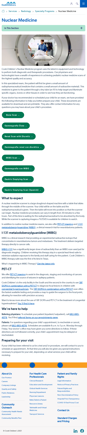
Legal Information (64, 381)
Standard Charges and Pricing (67, 420)
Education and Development (41, 384)
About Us (7, 373)
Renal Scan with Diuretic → (19, 136)
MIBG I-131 (7, 249)
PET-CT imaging (65, 224)
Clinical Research (36, 381)
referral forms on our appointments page (38, 317)
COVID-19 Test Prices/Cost (68, 403)
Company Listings (9, 385)
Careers (5, 381)
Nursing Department (38, 392)
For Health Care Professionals (38, 375)
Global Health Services (39, 388)
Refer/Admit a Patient (38, 400)
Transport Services (37, 414)
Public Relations (8, 393)
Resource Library (36, 404)
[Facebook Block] (82, 431)
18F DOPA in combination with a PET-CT (53, 289)
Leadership (6, 397)
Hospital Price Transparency (68, 399)
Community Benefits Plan (12, 418)
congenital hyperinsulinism (15, 289)
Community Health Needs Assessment (12, 412)
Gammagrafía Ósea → (16, 125)
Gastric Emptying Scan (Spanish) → (23, 190)
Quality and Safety (9, 389)
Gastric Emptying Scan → (18, 179)
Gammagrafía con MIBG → (18, 168)
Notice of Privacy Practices (67, 384)
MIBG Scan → (13, 158)
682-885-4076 (19, 325)
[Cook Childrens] (9, 4)
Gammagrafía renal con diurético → (23, 147)
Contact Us (63, 410)
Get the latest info (46, 263)
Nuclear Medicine (19, 20)
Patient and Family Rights (67, 375)
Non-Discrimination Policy (67, 395)
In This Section (11, 28)
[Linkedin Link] (75, 431)
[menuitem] (13, 385)
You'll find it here (26, 303)
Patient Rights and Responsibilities (64, 389)
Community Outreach (8, 406)
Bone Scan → (13, 115)
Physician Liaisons (37, 396)
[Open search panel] (77, 3)
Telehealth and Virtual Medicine (38, 408)
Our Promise (7, 377)
